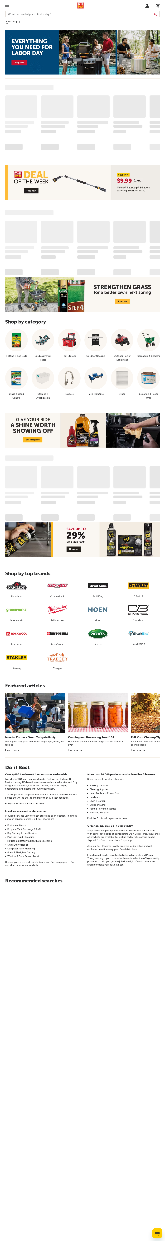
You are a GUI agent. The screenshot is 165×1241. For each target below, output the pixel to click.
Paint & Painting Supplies (103, 808)
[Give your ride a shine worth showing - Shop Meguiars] (82, 430)
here (41, 803)
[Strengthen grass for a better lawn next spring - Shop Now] (82, 294)
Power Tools (114, 793)
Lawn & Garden (98, 801)
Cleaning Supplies (99, 789)
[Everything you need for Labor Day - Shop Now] (82, 52)
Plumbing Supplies (99, 812)
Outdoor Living (98, 804)
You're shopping (12, 21)
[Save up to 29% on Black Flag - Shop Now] (82, 539)
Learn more (12, 750)
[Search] (155, 14)
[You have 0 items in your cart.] (158, 5)
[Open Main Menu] (7, 5)
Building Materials (99, 785)
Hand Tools (96, 793)
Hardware (95, 797)
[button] (147, 6)
